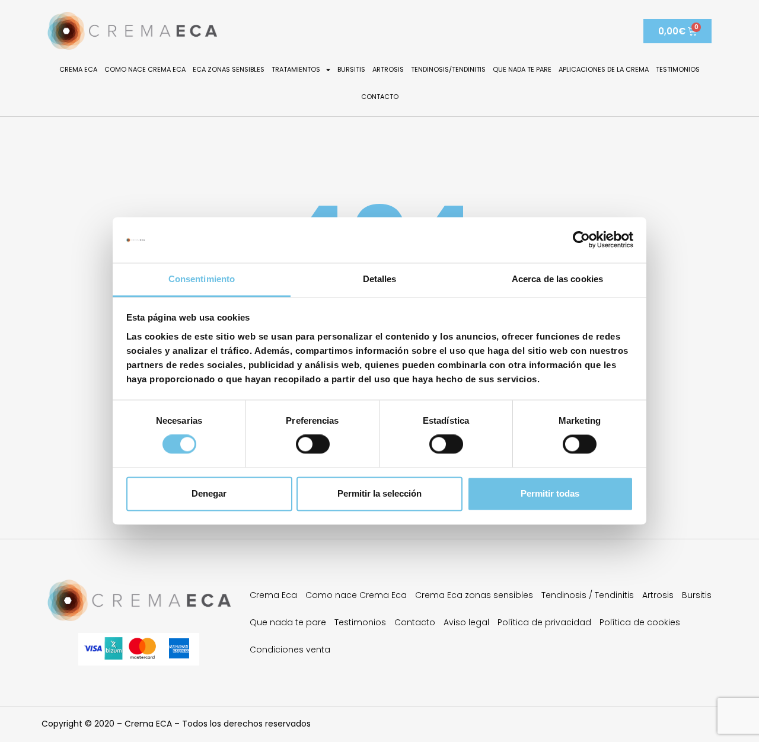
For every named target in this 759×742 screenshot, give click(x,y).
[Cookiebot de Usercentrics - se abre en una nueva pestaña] (581, 240)
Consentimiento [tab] (201, 279)
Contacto (379, 96)
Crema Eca (78, 69)
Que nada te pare (522, 69)
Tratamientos (296, 69)
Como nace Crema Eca (145, 69)
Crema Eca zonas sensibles (474, 595)
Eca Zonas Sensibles (228, 69)
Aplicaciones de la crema (604, 69)
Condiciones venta (290, 649)
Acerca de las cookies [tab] (557, 279)
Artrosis (388, 69)
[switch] (313, 444)
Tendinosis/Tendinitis (448, 69)
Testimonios (678, 69)
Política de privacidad (544, 622)
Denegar (209, 493)
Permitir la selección (379, 493)
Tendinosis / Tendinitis (587, 595)
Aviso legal (466, 622)
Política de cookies (639, 622)
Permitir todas (550, 493)
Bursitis (351, 69)
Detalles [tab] (380, 279)
